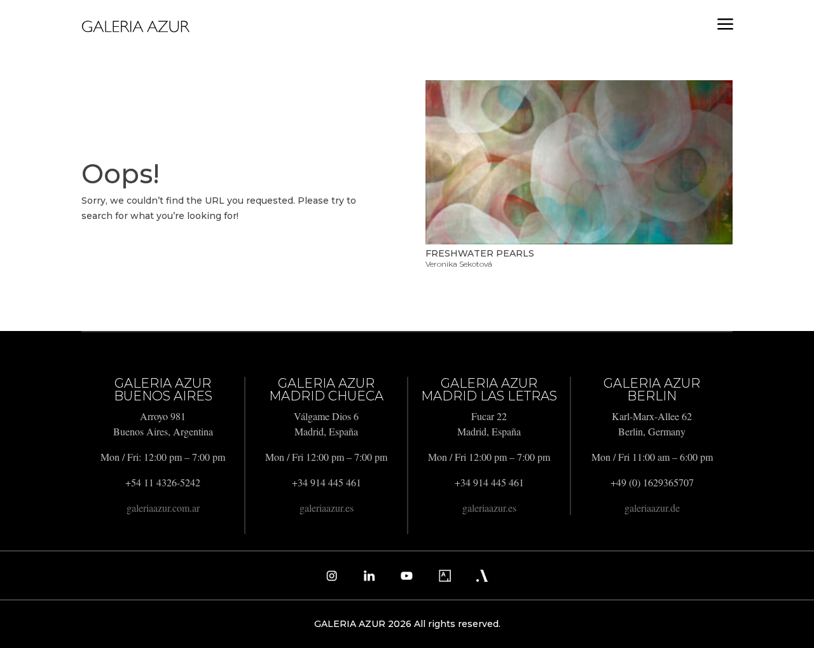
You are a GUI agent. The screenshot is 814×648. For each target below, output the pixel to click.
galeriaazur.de (652, 507)
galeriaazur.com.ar (163, 507)
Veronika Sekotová (458, 264)
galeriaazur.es (327, 507)
